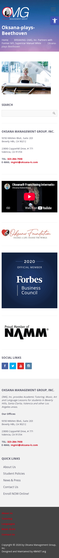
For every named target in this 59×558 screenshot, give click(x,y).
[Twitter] (13, 366)
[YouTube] (20, 366)
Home (5, 39)
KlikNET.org (39, 551)
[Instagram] (28, 366)
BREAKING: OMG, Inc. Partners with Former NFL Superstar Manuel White (27, 41)
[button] (54, 20)
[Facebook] (5, 366)
